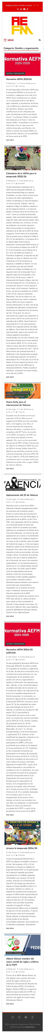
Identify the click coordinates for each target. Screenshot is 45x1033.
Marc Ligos (12, 409)
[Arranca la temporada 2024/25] (22, 833)
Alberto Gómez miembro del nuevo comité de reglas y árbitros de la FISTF (22, 961)
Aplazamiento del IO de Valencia (22, 495)
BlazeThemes (30, 1027)
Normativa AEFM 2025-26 (19, 79)
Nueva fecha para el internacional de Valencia (18, 403)
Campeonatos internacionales (17, 393)
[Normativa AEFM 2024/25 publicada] (22, 634)
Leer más (9, 140)
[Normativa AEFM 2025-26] (22, 64)
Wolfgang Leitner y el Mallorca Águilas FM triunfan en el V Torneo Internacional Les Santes (19, 5)
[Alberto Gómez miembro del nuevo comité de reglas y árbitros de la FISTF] (22, 945)
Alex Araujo (12, 657)
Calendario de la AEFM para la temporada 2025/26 (21, 175)
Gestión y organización (15, 73)
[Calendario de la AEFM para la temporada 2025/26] (22, 158)
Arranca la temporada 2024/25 (21, 848)
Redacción (12, 83)
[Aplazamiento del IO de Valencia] (22, 483)
